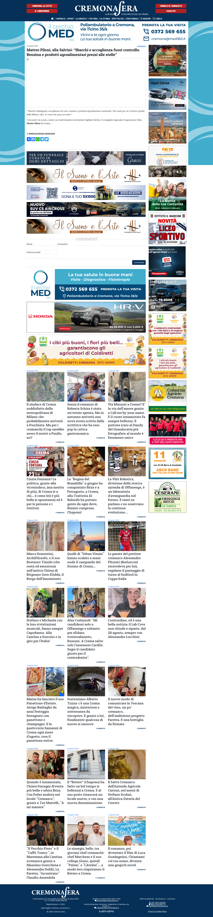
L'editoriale (132, 18)
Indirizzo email (33, 252)
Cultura (93, 18)
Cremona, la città (42, 6)
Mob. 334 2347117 (158, 904)
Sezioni (146, 18)
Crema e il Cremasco (171, 6)
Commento (62, 244)
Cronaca (60, 18)
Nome (29, 244)
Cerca (158, 18)
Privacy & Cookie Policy (157, 911)
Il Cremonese (42, 11)
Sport (70, 18)
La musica (81, 18)
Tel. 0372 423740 (158, 902)
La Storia (105, 18)
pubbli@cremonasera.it (158, 906)
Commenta (139, 262)
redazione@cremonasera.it (107, 908)
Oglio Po (171, 11)
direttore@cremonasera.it (107, 900)
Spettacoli (118, 18)
